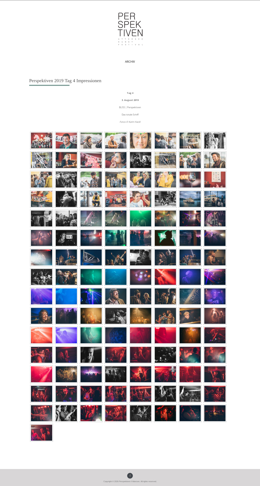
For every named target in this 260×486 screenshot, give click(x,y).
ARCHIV (130, 62)
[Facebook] (130, 476)
